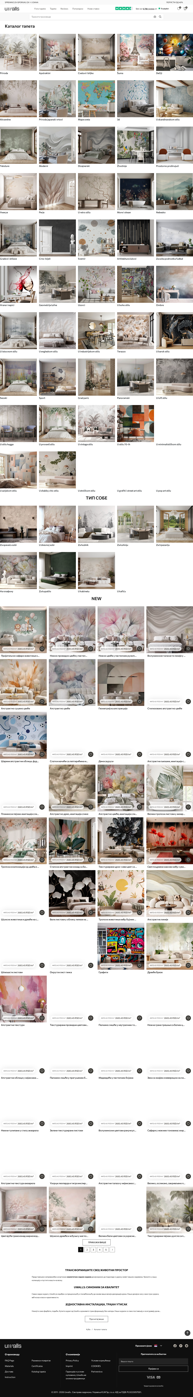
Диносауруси (106, 761)
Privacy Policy (72, 1360)
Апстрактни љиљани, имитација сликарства (166, 761)
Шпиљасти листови (12, 972)
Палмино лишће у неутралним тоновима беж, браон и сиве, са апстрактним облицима (118, 1024)
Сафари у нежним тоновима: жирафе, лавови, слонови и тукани (166, 1130)
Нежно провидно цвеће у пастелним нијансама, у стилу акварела (69, 655)
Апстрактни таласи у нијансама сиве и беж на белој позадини (118, 1183)
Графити (103, 972)
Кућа (88, 1329)
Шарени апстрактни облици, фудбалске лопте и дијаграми (20, 761)
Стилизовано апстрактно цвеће (164, 708)
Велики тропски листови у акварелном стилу (166, 813)
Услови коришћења (100, 1360)
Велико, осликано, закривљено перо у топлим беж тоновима (166, 1183)
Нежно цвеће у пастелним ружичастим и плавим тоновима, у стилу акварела (118, 655)
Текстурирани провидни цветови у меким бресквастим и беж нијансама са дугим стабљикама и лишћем (69, 1024)
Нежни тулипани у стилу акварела (19, 1130)
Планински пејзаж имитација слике (20, 813)
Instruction (10, 1377)
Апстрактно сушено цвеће (15, 708)
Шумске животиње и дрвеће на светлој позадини (20, 919)
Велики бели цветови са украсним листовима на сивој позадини (118, 1235)
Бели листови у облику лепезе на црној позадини (69, 919)
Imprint (69, 1366)
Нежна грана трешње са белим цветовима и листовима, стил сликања (166, 1024)
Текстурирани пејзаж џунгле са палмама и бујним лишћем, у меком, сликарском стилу (166, 1235)
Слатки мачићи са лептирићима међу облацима (69, 761)
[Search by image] (155, 17)
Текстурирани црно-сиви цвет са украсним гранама (118, 866)
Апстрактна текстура (12, 1024)
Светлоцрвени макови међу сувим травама (166, 866)
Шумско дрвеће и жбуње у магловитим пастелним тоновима (69, 1235)
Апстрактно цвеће (60, 708)
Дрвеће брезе (155, 972)
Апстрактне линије (157, 919)
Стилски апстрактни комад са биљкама (69, 866)
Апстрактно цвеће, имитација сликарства (118, 813)
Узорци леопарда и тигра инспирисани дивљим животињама (69, 1183)
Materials (9, 1366)
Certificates (37, 1366)
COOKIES (96, 1366)
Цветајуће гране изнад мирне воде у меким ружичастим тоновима (20, 1235)
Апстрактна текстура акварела (18, 1183)
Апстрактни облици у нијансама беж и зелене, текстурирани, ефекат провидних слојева (20, 1077)
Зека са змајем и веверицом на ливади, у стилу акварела (166, 1077)
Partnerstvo (97, 1371)
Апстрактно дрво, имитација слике (69, 813)
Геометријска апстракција (113, 708)
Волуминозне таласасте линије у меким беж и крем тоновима (166, 655)
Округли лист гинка (61, 972)
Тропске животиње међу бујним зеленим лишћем (118, 919)
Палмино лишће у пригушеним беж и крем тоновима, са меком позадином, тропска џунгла (69, 1077)
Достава (9, 1371)
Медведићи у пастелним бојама (116, 1077)
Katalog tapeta (39, 1371)
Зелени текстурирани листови (66, 1130)
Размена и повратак (41, 1360)
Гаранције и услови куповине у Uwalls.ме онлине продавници (76, 1375)
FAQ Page (9, 1360)
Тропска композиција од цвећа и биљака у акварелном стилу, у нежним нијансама (20, 866)
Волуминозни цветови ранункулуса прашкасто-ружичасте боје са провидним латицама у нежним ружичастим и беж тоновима (118, 1130)
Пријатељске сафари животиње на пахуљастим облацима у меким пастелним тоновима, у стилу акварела (20, 655)
